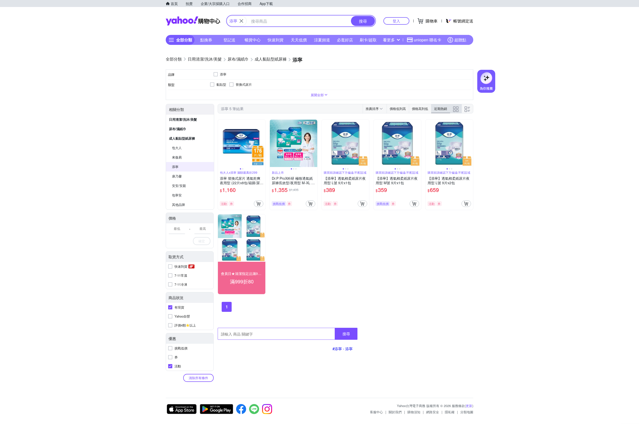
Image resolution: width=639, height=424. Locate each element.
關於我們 (395, 412)
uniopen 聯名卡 (427, 40)
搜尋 (346, 333)
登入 (396, 20)
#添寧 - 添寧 (342, 348)
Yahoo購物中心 (193, 21)
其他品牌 (178, 204)
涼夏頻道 (322, 40)
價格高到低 (420, 108)
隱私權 (450, 412)
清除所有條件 (198, 377)
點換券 (206, 40)
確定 (201, 241)
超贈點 (460, 40)
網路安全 (432, 412)
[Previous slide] (221, 143)
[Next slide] (262, 143)
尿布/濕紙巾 (177, 128)
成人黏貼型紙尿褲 (182, 138)
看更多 (389, 40)
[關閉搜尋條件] (241, 21)
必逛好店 (345, 40)
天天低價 (299, 40)
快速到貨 (276, 40)
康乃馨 (177, 176)
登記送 (229, 40)
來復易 (177, 157)
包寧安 (177, 195)
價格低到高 (398, 108)
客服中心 (376, 412)
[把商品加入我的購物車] (258, 203)
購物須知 (413, 412)
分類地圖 (466, 412)
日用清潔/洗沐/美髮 (183, 119)
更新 (469, 405)
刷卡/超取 (368, 40)
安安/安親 (179, 185)
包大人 (177, 147)
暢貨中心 (253, 40)
